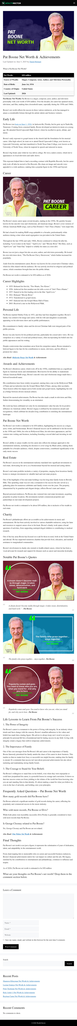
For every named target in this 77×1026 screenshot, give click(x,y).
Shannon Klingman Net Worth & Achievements (21, 981)
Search (5, 959)
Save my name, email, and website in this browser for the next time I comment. (35, 940)
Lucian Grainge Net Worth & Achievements (20, 985)
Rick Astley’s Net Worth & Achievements (19, 992)
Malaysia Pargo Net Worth (22, 357)
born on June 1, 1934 (23, 124)
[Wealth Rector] (11, 3)
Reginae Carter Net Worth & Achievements (19, 996)
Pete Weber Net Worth (20, 834)
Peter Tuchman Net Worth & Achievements (19, 988)
